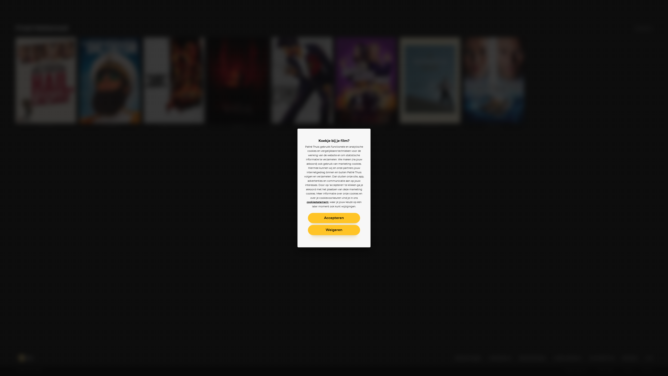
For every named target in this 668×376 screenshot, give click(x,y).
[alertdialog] (334, 188)
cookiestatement (317, 202)
